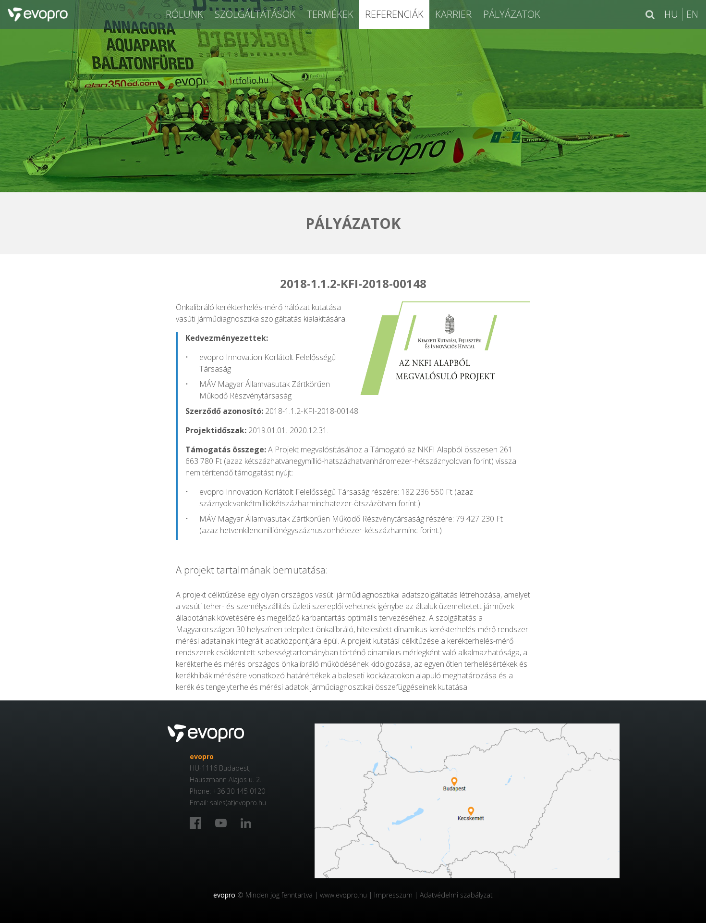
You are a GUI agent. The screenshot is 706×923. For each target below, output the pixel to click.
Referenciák (394, 14)
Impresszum (393, 894)
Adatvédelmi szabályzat (456, 894)
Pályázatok (511, 14)
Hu (671, 14)
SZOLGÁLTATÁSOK (255, 14)
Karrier (453, 14)
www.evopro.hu (343, 894)
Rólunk (184, 14)
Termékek (330, 14)
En (692, 14)
